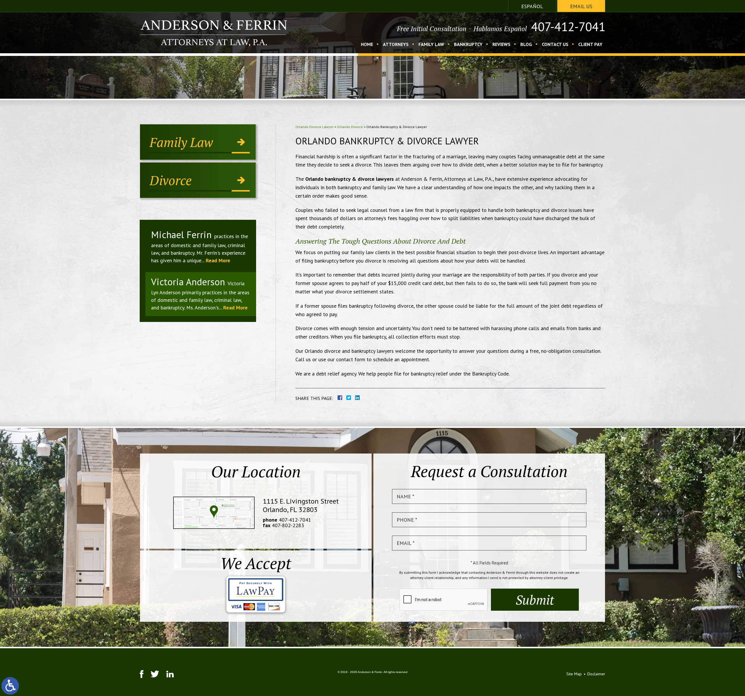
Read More (218, 260)
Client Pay (590, 44)
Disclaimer (596, 673)
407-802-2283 (288, 525)
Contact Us (555, 44)
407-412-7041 (568, 27)
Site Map (574, 673)
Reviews (501, 44)
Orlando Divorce (350, 127)
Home (367, 44)
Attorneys (396, 44)
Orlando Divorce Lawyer (314, 127)
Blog (526, 44)
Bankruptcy (468, 44)
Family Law (431, 44)
